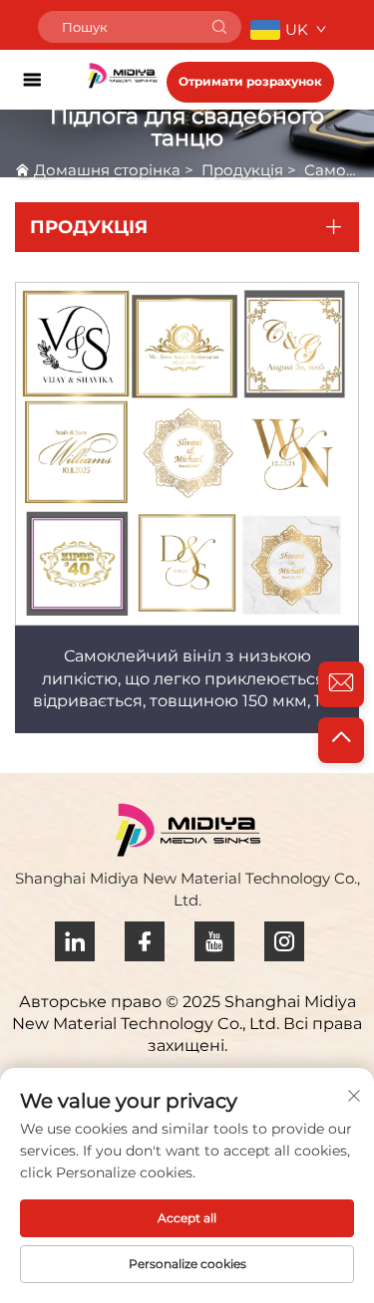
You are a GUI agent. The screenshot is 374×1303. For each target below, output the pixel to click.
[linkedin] (75, 941)
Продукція (242, 169)
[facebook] (145, 941)
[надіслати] (219, 27)
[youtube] (214, 941)
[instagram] (284, 941)
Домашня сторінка (107, 169)
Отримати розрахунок (250, 81)
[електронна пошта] (341, 684)
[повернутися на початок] (341, 740)
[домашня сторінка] (122, 74)
